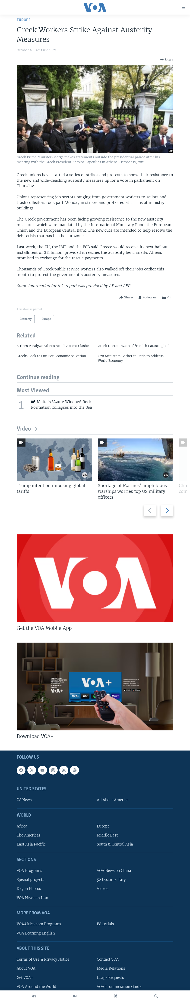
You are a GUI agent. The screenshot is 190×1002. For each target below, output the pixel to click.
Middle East (107, 835)
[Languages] (115, 996)
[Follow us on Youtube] (42, 770)
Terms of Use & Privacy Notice (43, 959)
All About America (113, 800)
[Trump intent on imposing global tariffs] (54, 459)
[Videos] (75, 996)
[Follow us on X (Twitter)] (31, 770)
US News (24, 800)
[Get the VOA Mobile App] (95, 578)
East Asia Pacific (31, 844)
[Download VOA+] (95, 686)
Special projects (30, 879)
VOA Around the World (36, 986)
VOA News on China (114, 870)
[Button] (166, 59)
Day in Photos (29, 888)
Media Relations (111, 968)
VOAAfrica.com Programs (39, 924)
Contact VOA (108, 959)
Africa (22, 826)
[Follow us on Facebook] (21, 770)
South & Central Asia (115, 844)
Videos (102, 888)
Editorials (105, 924)
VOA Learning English (36, 933)
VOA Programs (29, 870)
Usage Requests (110, 977)
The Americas (29, 835)
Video (24, 429)
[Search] (156, 996)
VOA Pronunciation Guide (119, 986)
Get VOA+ (25, 977)
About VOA (26, 968)
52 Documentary (111, 879)
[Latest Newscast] (34, 996)
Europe (24, 20)
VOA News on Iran (32, 897)
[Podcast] (74, 770)
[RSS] (63, 770)
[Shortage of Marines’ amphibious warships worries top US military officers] (135, 459)
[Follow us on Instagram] (53, 770)
